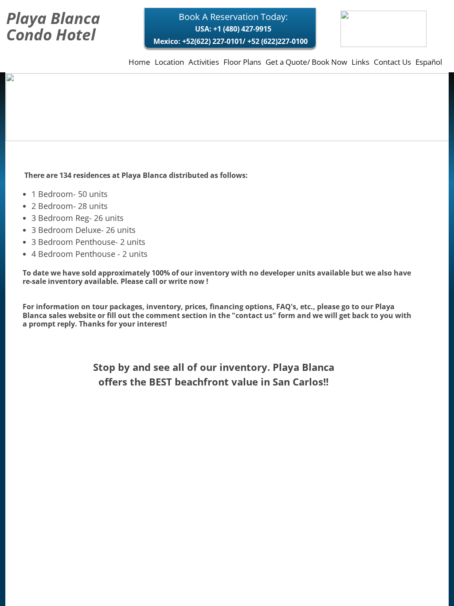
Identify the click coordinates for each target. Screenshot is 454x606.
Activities (203, 62)
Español (428, 62)
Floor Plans (242, 62)
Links (360, 62)
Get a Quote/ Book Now (306, 62)
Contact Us (392, 62)
